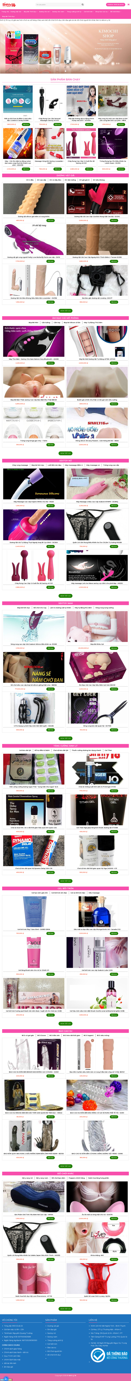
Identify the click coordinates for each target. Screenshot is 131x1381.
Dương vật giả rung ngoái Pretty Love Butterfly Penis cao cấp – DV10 (33, 257)
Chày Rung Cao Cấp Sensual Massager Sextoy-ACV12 (49, 119)
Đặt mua (26, 124)
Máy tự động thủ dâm (83, 608)
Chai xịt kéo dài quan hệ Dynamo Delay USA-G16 (33, 868)
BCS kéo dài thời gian (71, 1035)
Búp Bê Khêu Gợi (97, 644)
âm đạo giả (8, 1367)
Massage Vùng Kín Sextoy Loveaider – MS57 (49, 162)
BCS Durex (41, 1035)
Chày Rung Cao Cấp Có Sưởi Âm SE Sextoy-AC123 (81, 162)
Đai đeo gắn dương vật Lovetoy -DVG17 (97, 298)
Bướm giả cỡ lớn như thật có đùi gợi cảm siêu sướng (97, 400)
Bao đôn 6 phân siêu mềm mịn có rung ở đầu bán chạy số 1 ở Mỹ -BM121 (97, 1072)
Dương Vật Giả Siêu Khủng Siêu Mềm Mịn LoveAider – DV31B (34, 298)
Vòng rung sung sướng (104, 608)
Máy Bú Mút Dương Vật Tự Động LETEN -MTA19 (97, 359)
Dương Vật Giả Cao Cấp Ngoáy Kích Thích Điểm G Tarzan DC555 (97, 257)
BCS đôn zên (55, 1035)
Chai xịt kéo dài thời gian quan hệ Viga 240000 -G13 (97, 868)
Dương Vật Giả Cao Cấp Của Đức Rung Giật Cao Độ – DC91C (97, 216)
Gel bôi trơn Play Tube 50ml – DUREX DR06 (34, 929)
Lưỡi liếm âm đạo (54, 465)
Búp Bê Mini (33, 322)
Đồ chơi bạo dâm (58, 1178)
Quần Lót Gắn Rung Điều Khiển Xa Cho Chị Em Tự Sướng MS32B (97, 542)
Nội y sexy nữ (27, 1178)
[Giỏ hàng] (128, 4)
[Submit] (82, 4)
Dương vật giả (65, 175)
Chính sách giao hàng (13, 1349)
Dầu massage (94, 893)
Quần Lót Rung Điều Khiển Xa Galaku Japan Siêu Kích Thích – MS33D (33, 1255)
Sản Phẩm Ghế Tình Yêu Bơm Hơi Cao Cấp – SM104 (33, 1215)
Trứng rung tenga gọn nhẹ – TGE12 (33, 441)
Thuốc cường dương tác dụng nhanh (86, 750)
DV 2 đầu (30, 180)
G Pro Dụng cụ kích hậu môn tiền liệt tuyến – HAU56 (34, 726)
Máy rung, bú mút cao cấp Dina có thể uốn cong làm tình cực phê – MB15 (112, 119)
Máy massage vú (93, 465)
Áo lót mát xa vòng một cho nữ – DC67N (97, 1215)
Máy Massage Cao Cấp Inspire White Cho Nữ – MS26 (34, 502)
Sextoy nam (65, 603)
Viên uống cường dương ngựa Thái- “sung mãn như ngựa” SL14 (33, 787)
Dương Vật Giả (16, 11)
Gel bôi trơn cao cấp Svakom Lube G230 (97, 970)
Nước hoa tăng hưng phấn (98, 1178)
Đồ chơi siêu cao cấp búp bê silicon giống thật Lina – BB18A (34, 685)
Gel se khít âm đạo (78, 893)
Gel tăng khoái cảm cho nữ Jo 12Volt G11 (33, 970)
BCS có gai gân (28, 1035)
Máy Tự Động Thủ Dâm (93, 322)
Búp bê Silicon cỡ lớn (72, 322)
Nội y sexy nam (42, 1178)
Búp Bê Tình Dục (30, 11)
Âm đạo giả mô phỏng (65, 318)
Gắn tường (46, 322)
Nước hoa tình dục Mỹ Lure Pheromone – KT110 (34, 1296)
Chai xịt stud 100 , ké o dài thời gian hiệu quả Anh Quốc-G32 (34, 828)
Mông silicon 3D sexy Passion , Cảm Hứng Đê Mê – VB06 (97, 441)
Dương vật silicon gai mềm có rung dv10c (34, 216)
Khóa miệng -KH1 (97, 1255)
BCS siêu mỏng (103, 1035)
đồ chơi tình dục (54, 1355)
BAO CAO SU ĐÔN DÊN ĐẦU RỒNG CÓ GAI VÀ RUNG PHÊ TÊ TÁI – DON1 (97, 1113)
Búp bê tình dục (38, 465)
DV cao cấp (41, 180)
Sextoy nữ (65, 460)
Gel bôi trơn (88, 11)
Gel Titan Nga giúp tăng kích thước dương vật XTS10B (97, 828)
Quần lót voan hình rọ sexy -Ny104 (97, 1296)
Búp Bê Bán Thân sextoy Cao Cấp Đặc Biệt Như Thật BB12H (34, 400)
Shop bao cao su (101, 11)
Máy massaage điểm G (74, 465)
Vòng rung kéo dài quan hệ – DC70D (97, 726)
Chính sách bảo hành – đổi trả (16, 1352)
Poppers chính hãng (77, 1178)
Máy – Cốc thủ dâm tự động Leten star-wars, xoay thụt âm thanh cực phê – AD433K (18, 163)
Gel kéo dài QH (25, 750)
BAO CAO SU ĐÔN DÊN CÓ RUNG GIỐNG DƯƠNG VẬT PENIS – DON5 (97, 1154)
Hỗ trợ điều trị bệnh (42, 750)
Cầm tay (57, 322)
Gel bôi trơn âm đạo (59, 893)
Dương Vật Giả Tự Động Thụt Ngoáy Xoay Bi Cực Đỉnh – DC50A (34, 542)
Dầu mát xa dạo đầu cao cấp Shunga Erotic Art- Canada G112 (97, 929)
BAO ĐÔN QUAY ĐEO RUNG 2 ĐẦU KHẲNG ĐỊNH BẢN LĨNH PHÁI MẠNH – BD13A (34, 1154)
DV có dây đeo (55, 180)
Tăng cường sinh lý (74, 11)
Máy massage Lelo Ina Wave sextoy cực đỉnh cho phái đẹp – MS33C (97, 583)
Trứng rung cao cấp (111, 465)
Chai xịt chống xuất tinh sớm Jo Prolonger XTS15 (97, 787)
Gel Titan (108, 750)
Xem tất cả (65, 311)
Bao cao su (65, 1031)
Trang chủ (5, 11)
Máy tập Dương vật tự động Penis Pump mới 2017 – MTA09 (81, 119)
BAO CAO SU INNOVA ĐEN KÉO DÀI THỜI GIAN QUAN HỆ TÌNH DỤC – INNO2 (33, 1113)
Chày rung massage (20, 465)
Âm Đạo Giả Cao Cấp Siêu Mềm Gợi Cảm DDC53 (97, 685)
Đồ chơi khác (115, 11)
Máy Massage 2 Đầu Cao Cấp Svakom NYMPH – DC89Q (97, 502)
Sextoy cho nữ (44, 11)
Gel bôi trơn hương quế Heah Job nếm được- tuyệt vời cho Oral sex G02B (34, 1011)
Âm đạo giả (52, 1329)
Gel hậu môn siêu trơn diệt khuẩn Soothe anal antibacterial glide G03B (97, 1011)
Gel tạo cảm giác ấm (40, 893)
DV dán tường (70, 180)
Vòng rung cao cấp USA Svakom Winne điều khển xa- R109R (34, 644)
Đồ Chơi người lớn (54, 1351)
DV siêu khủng (99, 180)
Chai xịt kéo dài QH (60, 750)
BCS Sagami (88, 1035)
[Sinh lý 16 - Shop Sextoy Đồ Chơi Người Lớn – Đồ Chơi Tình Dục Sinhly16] (17, 5)
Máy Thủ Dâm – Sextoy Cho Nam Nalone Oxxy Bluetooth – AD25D (34, 359)
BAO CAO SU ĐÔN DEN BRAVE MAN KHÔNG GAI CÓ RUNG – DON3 (34, 1072)
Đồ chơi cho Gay (40, 608)
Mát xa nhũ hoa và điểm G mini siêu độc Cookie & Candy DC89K (17, 119)
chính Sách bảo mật (12, 1360)
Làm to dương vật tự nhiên (60, 608)
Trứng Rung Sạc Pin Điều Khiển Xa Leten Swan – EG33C (113, 162)
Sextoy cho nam (58, 11)
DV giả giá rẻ (84, 180)
